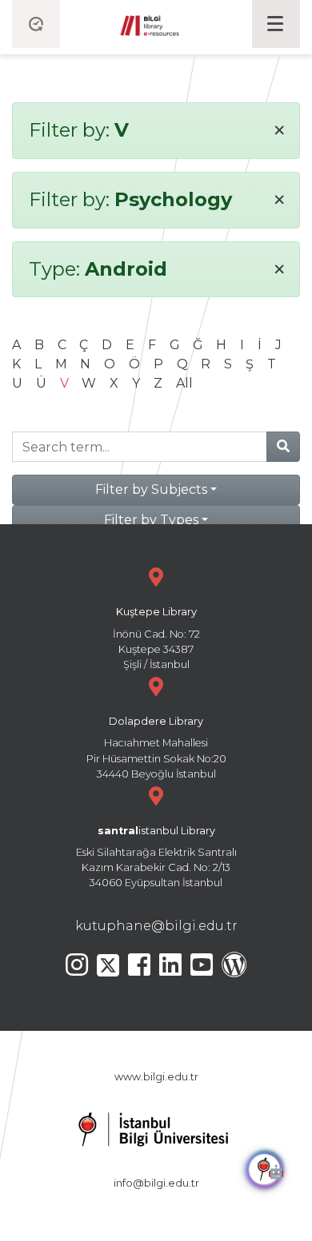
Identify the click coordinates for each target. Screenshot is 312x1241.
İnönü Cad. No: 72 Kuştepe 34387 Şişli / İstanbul (156, 638)
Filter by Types (151, 519)
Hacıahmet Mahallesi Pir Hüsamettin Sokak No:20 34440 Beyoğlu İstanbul (156, 747)
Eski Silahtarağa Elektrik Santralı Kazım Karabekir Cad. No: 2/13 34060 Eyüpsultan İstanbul (156, 857)
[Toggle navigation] (276, 24)
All (184, 383)
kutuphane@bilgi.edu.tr (156, 925)
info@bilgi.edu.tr (156, 1183)
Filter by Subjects (151, 489)
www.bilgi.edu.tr (156, 1077)
